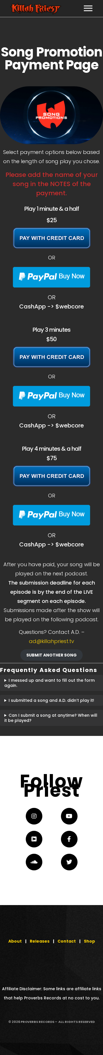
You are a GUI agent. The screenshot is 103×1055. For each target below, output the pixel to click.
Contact (67, 941)
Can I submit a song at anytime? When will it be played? (50, 717)
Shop (89, 941)
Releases (39, 941)
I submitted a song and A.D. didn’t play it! (51, 700)
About (15, 941)
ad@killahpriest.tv (51, 641)
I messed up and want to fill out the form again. (49, 682)
